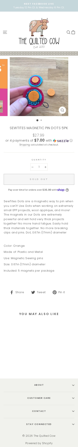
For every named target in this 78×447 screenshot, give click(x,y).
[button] (39, 140)
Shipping (24, 144)
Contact (39, 411)
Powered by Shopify (39, 443)
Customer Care (39, 398)
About (39, 385)
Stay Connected (39, 424)
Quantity (39, 159)
